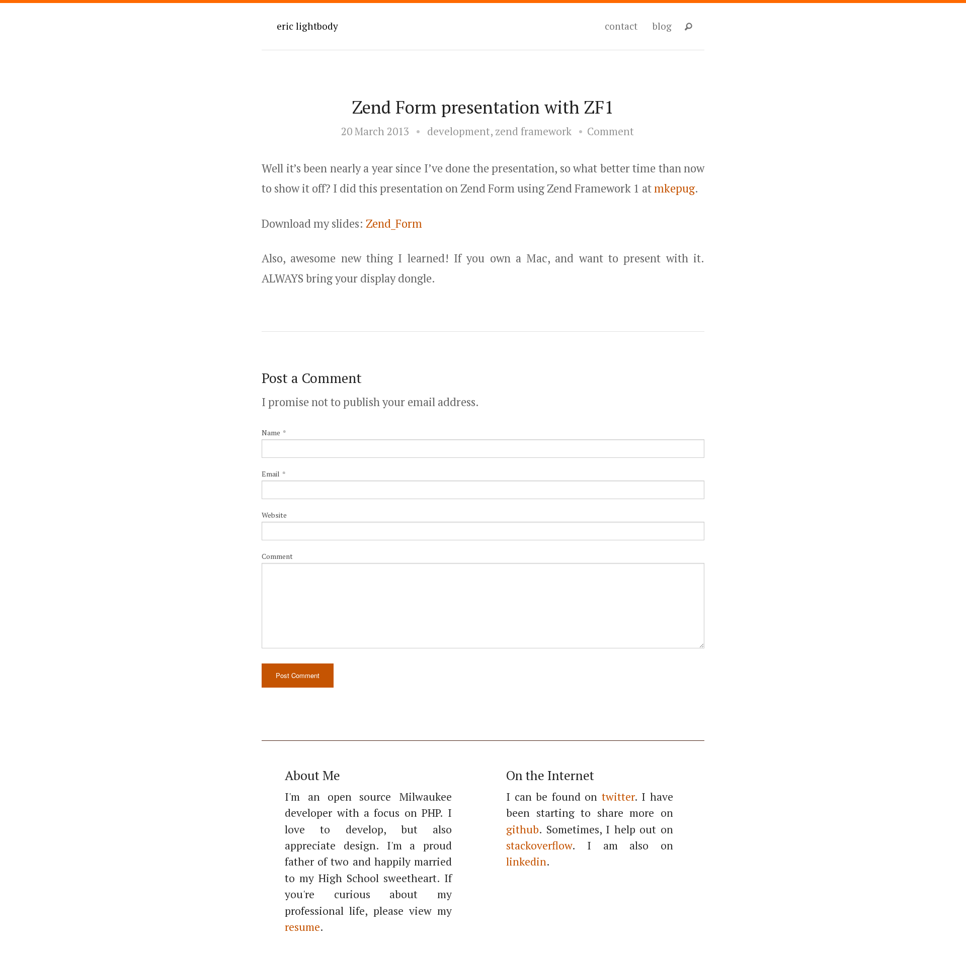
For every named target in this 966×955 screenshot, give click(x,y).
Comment (610, 131)
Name (271, 432)
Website (274, 515)
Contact (621, 26)
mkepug (674, 188)
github (522, 829)
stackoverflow (539, 845)
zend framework (533, 131)
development (458, 131)
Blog (662, 26)
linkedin (526, 861)
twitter (618, 797)
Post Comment (297, 675)
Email (271, 474)
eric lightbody (307, 26)
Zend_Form (394, 223)
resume (302, 927)
